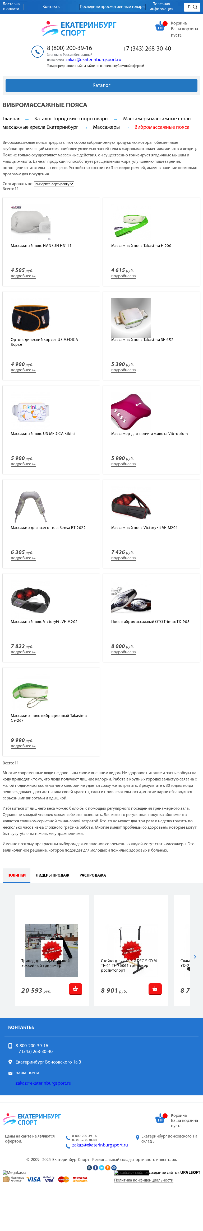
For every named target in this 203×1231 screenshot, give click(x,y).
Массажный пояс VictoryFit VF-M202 (44, 622)
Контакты (52, 7)
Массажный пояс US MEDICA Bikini (43, 434)
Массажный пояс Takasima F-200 (141, 246)
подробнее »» (23, 276)
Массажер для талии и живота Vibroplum (149, 434)
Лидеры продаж (52, 876)
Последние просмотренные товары (112, 7)
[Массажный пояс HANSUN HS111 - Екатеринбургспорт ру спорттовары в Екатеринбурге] (30, 243)
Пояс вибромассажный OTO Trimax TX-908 (150, 622)
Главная (12, 119)
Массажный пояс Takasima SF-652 (142, 340)
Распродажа (93, 876)
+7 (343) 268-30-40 (146, 49)
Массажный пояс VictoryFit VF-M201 (144, 528)
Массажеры (106, 127)
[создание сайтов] (131, 1173)
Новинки (16, 876)
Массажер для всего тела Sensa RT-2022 (48, 528)
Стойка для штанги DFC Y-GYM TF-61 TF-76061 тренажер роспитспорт (129, 966)
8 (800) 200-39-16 (69, 48)
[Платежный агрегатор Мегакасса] (14, 1173)
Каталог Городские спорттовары (71, 119)
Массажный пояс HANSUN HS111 (41, 246)
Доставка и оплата (11, 6)
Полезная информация (161, 6)
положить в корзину (75, 989)
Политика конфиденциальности (143, 1180)
